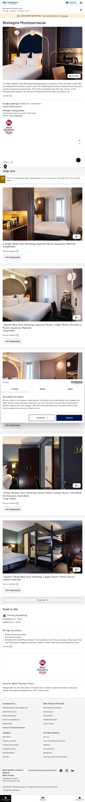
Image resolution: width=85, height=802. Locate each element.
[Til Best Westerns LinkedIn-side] (72, 770)
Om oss (46, 737)
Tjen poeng (47, 716)
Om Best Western (51, 733)
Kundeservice (9, 704)
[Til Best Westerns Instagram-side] (67, 770)
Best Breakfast (8, 753)
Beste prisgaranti (9, 716)
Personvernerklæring (11, 720)
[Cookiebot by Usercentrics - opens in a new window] (72, 382)
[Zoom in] (79, 140)
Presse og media (9, 741)
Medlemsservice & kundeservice (15, 708)
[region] (42, 151)
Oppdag (6, 733)
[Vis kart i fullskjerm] (78, 160)
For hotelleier (48, 749)
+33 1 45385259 (16, 116)
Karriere (6, 757)
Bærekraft (47, 753)
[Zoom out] (79, 143)
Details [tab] (42, 389)
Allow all (69, 418)
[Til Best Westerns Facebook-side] (61, 770)
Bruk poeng (48, 712)
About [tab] (70, 389)
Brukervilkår (7, 724)
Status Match (48, 724)
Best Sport (7, 737)
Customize (41, 418)
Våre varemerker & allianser (54, 741)
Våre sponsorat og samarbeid (55, 757)
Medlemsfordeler (50, 720)
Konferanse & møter (11, 745)
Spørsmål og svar (9, 712)
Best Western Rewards (53, 704)
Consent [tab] (14, 389)
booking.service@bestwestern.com (42, 770)
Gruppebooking (9, 749)
